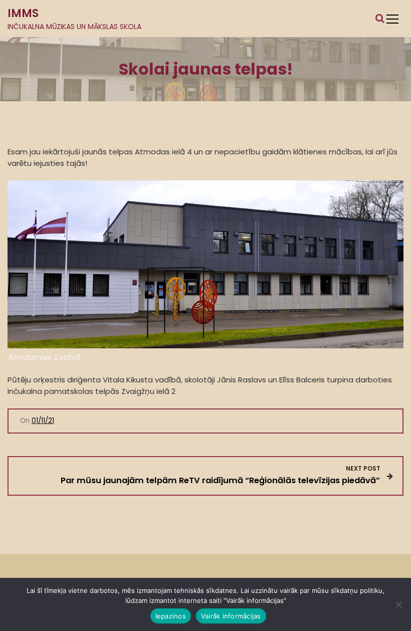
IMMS (23, 13)
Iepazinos (170, 616)
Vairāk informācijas (231, 616)
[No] (398, 604)
